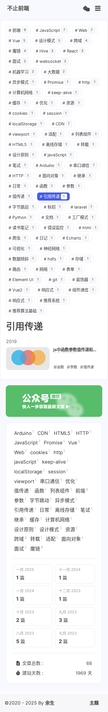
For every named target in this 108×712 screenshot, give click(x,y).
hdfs (53, 258)
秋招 (52, 207)
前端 (17, 30)
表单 (70, 269)
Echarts (74, 238)
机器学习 (21, 71)
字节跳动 (21, 207)
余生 (49, 703)
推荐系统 (52, 300)
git (55, 279)
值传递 (19, 196)
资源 (70, 102)
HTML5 (20, 144)
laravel (81, 207)
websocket (51, 61)
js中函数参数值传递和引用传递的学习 (75, 350)
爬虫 (17, 238)
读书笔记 (21, 227)
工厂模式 (80, 217)
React (73, 50)
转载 (85, 144)
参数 (70, 186)
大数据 (54, 71)
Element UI (24, 279)
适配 (53, 134)
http (86, 82)
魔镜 (17, 50)
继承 (81, 175)
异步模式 (21, 82)
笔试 (17, 165)
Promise (56, 82)
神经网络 (52, 248)
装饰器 (82, 279)
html (87, 227)
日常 (17, 186)
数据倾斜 (21, 258)
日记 (44, 238)
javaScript (58, 154)
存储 (79, 258)
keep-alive (62, 92)
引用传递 (52, 196)
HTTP (19, 175)
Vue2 (18, 289)
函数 (44, 186)
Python (20, 217)
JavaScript (50, 30)
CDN (61, 123)
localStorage (25, 123)
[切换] (98, 8)
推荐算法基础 (25, 310)
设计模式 (47, 40)
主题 (94, 703)
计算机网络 (23, 92)
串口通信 (81, 165)
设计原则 (21, 154)
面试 (17, 61)
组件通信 (81, 289)
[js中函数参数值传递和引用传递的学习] (28, 358)
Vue (17, 40)
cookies (21, 113)
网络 (44, 269)
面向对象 (51, 175)
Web (83, 30)
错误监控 (56, 227)
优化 (44, 102)
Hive (45, 50)
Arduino (48, 165)
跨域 (78, 40)
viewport (22, 134)
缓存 (17, 102)
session (55, 113)
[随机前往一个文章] (86, 9)
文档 (49, 217)
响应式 (48, 289)
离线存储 (54, 144)
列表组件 (83, 134)
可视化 (19, 248)
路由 (17, 269)
